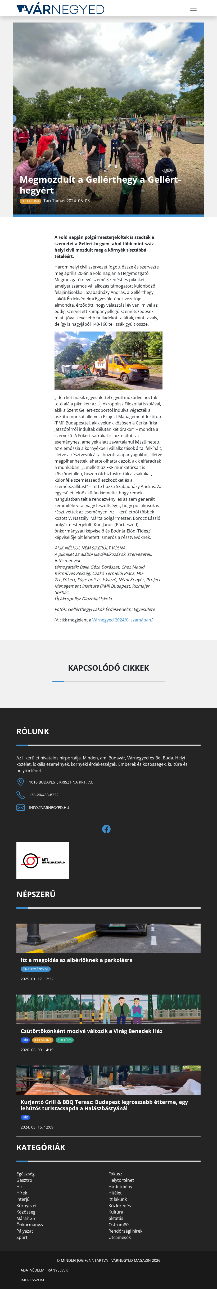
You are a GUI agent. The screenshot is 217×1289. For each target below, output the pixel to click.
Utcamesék (119, 1237)
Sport (22, 1237)
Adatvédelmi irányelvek (44, 1270)
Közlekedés (119, 1206)
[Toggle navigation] (193, 8)
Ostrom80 (118, 1225)
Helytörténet (121, 1180)
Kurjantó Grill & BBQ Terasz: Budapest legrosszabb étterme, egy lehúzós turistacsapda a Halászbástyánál (104, 1105)
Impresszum (32, 1279)
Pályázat (24, 1231)
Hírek (21, 1193)
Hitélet (115, 1193)
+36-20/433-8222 (43, 794)
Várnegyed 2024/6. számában (121, 620)
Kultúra (65, 1040)
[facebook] (108, 829)
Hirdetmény (120, 1186)
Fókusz (115, 1174)
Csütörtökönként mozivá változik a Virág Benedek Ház (91, 1031)
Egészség (25, 1174)
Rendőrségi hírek (125, 1231)
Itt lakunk (30, 201)
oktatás (115, 1218)
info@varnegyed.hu (49, 807)
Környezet (26, 1206)
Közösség (25, 1212)
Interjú (23, 1199)
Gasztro (24, 1180)
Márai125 (25, 1218)
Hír (25, 1040)
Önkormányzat (36, 969)
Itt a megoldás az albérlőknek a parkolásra (77, 960)
